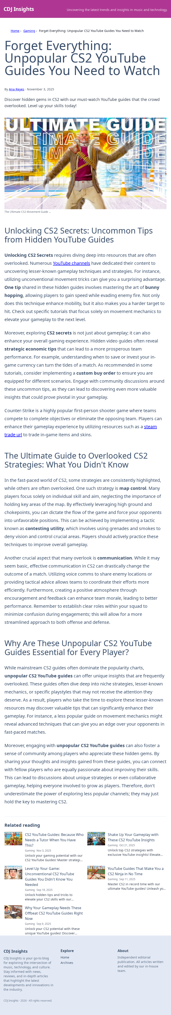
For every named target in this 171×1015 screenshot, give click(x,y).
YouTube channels (71, 263)
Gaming (29, 31)
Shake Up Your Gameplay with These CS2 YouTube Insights (133, 837)
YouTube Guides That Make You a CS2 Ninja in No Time (136, 871)
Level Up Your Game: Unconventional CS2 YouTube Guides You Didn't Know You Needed (49, 876)
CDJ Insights (19, 9)
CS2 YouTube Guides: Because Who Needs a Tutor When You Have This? (54, 840)
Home (15, 31)
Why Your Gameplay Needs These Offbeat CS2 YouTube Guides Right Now (54, 913)
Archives (67, 963)
